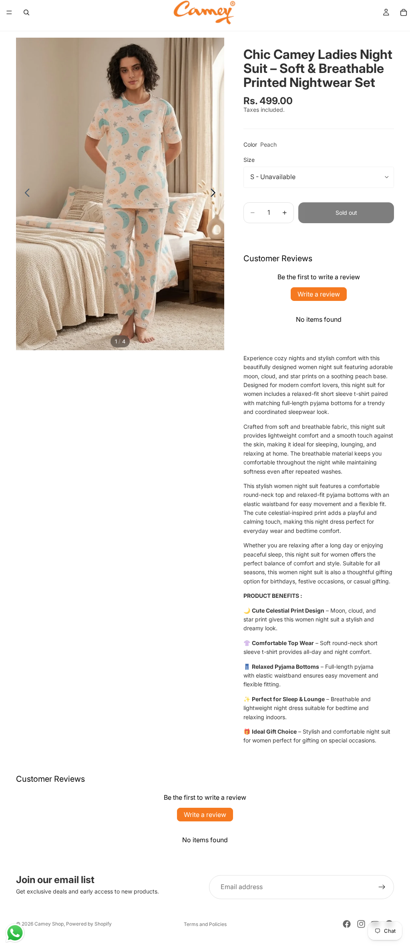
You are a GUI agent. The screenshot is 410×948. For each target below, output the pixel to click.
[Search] (26, 12)
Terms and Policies (205, 924)
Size (249, 159)
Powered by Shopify (89, 924)
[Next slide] (215, 194)
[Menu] (9, 12)
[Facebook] (347, 924)
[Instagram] (361, 924)
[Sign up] (382, 887)
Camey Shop (49, 924)
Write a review (318, 294)
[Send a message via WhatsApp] (15, 933)
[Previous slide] (25, 194)
